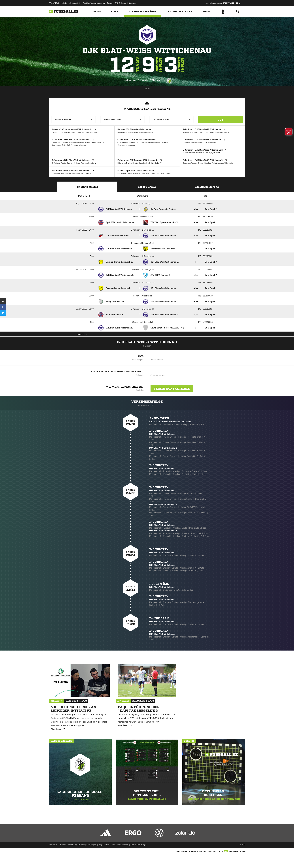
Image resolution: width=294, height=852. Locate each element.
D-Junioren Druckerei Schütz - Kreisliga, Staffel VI (201, 153)
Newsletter (133, 3)
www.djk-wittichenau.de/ (124, 387)
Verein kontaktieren (172, 388)
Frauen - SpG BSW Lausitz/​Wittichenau (136, 170)
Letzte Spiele (147, 187)
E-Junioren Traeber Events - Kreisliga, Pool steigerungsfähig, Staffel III (209, 163)
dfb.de (64, 3)
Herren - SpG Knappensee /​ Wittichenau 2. (72, 129)
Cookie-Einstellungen (139, 845)
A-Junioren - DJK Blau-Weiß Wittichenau (202, 129)
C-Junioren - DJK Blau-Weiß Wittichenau (71, 140)
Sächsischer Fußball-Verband (151, 80)
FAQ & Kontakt (120, 3)
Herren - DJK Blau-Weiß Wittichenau (134, 129)
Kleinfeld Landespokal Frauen (145, 173)
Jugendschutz (104, 845)
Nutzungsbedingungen (87, 845)
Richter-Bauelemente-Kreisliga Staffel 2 (66, 132)
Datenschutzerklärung (68, 845)
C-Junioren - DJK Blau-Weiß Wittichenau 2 (137, 140)
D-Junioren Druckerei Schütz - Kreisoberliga (199, 142)
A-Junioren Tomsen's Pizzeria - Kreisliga (198, 132)
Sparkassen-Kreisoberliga (127, 132)
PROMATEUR (54, 3)
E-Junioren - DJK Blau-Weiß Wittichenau (71, 160)
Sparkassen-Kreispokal (61, 145)
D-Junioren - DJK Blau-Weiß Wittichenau (202, 140)
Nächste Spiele (87, 187)
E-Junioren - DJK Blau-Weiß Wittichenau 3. (203, 160)
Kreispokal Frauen (164, 173)
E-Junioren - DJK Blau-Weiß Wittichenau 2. (137, 160)
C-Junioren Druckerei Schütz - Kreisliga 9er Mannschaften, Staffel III (77, 142)
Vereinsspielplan (206, 187)
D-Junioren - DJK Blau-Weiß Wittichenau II (203, 150)
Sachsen (147, 346)
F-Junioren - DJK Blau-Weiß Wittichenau (71, 170)
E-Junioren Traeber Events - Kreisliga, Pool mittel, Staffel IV (74, 163)
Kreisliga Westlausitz (125, 173)
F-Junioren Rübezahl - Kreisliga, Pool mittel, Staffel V (71, 173)
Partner (110, 3)
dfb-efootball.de (74, 3)
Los (220, 119)
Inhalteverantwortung (120, 845)
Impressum (53, 845)
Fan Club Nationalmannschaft (94, 3)
